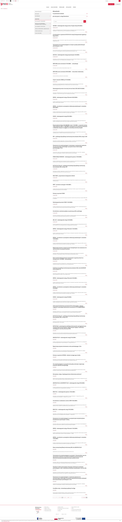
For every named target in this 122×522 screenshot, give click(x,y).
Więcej (86, 31)
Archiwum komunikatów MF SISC (76, 509)
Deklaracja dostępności (48, 509)
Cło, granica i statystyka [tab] (40, 26)
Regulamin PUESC (47, 508)
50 (86, 497)
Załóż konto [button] (112, 4)
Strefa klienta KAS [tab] (38, 30)
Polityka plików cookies (48, 510)
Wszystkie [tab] (37, 19)
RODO (72, 508)
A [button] (9, 0)
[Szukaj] (119, 1)
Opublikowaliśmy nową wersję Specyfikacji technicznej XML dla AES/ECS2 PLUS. (63, 451)
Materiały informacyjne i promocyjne (63, 508)
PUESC (2, 8)
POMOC (74, 7)
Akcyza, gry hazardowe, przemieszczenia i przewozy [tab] (40, 24)
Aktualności (68, 7)
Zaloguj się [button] (118, 4)
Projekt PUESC (60, 509)
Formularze (61, 7)
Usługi (47, 7)
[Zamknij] (120, 520)
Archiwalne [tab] (37, 16)
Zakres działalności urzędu (75, 506)
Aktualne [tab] (37, 13)
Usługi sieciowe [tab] (38, 33)
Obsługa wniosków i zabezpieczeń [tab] (42, 28)
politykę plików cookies (6, 521)
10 (83, 497)
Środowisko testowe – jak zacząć (76, 510)
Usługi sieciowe (54, 7)
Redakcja (59, 510)
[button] (70, 14)
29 (68, 497)
